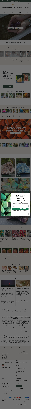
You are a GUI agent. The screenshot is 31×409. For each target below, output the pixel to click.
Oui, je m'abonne (20, 208)
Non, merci (20, 214)
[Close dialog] (29, 194)
